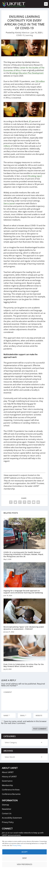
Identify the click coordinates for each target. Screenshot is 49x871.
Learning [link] (29, 35)
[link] (13, 4)
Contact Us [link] (6, 813)
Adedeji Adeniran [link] (22, 32)
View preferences (24, 864)
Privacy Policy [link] (17, 845)
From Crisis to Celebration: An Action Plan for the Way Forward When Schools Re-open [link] (24, 665)
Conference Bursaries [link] (11, 794)
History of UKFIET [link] (9, 776)
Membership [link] (7, 785)
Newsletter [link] (6, 809)
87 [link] (30, 121)
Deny (24, 858)
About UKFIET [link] (8, 772)
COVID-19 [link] (20, 35)
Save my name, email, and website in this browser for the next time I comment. (24, 722)
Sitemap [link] (5, 804)
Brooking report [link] (35, 176)
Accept (24, 852)
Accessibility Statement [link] (12, 818)
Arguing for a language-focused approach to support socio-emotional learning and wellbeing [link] (23, 592)
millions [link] (7, 146)
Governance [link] (7, 781)
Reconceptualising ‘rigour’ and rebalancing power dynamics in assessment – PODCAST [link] (24, 628)
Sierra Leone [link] (9, 203)
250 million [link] (40, 81)
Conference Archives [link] (11, 789)
